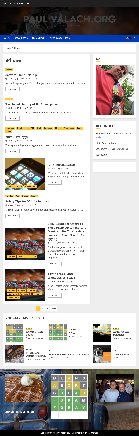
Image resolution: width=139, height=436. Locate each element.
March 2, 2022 (121, 358)
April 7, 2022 (77, 337)
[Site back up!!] (102, 354)
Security (34, 196)
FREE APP (30, 128)
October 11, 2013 (66, 243)
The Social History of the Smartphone (32, 104)
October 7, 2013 (66, 282)
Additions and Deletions (121, 333)
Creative (20, 128)
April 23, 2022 (34, 338)
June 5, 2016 (64, 169)
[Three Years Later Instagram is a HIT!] (25, 285)
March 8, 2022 (34, 360)
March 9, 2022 (121, 338)
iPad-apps (48, 128)
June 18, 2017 (22, 108)
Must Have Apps (17, 137)
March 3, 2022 (57, 358)
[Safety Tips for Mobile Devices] (46, 196)
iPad (39, 128)
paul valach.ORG (69, 19)
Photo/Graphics (59, 38)
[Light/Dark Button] (129, 38)
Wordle (29, 328)
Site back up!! (121, 354)
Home (6, 38)
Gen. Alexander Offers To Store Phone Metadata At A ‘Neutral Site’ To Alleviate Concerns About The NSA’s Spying (67, 231)
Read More (12, 89)
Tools (79, 128)
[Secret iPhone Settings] (46, 69)
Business (10, 128)
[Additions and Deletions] (102, 333)
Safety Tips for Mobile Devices (27, 201)
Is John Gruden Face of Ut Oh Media (69, 354)
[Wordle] (58, 333)
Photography (14, 297)
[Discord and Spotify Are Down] (14, 354)
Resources (20, 38)
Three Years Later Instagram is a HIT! (61, 275)
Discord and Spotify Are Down (36, 354)
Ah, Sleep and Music (62, 164)
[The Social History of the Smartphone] (46, 99)
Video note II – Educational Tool (112, 148)
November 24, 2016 (25, 141)
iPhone (9, 69)
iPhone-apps (69, 128)
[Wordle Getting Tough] (14, 333)
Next (53, 308)
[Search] (134, 38)
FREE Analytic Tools (106, 142)
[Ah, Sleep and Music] (25, 174)
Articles (10, 196)
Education (38, 38)
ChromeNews (78, 432)
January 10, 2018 (24, 79)
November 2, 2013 (25, 205)
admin (10, 79)
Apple (11, 186)
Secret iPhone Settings (21, 75)
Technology (31, 256)
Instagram (13, 294)
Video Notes (102, 154)
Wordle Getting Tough (34, 333)
